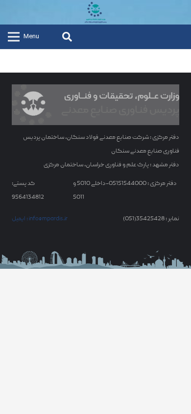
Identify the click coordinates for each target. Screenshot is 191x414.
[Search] (67, 37)
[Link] (95, 12)
